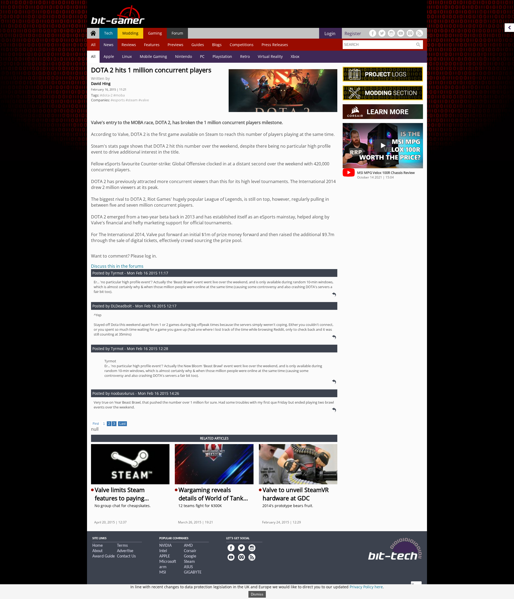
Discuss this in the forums (117, 266)
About (97, 551)
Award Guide (103, 556)
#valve (143, 100)
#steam (132, 100)
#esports (118, 100)
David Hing (101, 83)
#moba (119, 95)
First (96, 424)
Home (97, 546)
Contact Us (126, 556)
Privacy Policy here (366, 586)
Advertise (125, 551)
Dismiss (257, 594)
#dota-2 (106, 95)
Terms (122, 546)
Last (122, 424)
